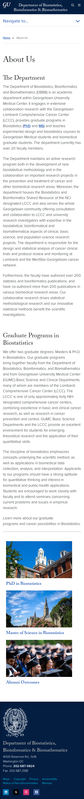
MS (41, 126)
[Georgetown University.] (7, 5)
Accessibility (49, 779)
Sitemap (47, 783)
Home (6, 38)
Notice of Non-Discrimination (20, 783)
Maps (6, 779)
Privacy (33, 779)
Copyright (20, 779)
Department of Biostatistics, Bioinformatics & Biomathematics (40, 8)
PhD (27, 126)
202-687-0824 (23, 766)
